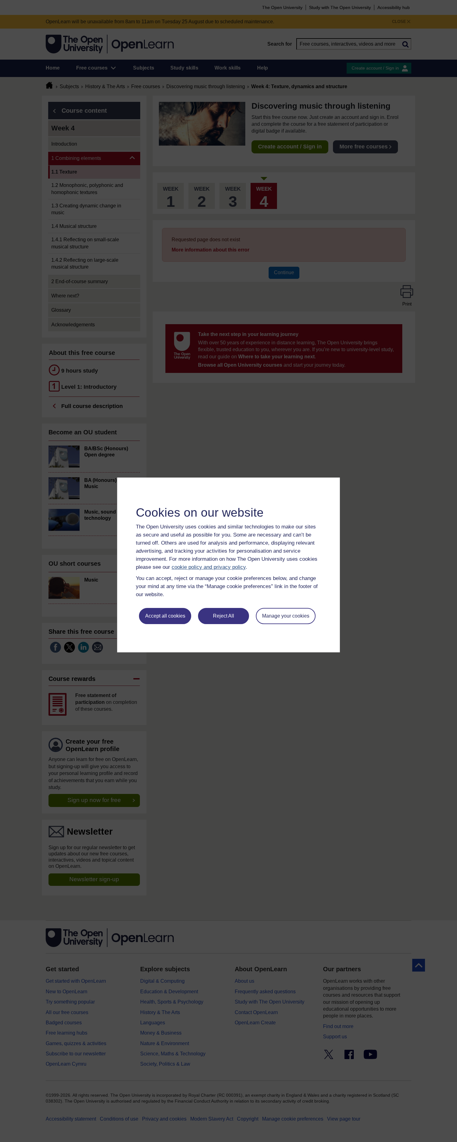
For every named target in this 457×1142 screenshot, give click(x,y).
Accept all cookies (165, 616)
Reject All (223, 616)
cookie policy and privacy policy (209, 567)
